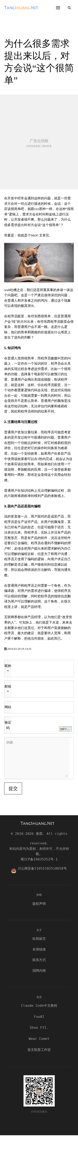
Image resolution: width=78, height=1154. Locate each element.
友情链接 (39, 949)
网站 (8, 707)
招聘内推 (39, 971)
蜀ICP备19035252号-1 (39, 859)
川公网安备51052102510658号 (42, 868)
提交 (13, 788)
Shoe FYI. (39, 1028)
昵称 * (8, 668)
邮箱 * (8, 689)
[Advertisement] (39, 142)
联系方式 (39, 960)
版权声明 (39, 904)
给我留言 (39, 939)
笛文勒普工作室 (39, 1050)
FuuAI (39, 1017)
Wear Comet (39, 1039)
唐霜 (23, 10)
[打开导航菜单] (58, 7)
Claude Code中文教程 (39, 1006)
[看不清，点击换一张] (65, 728)
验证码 (8, 725)
